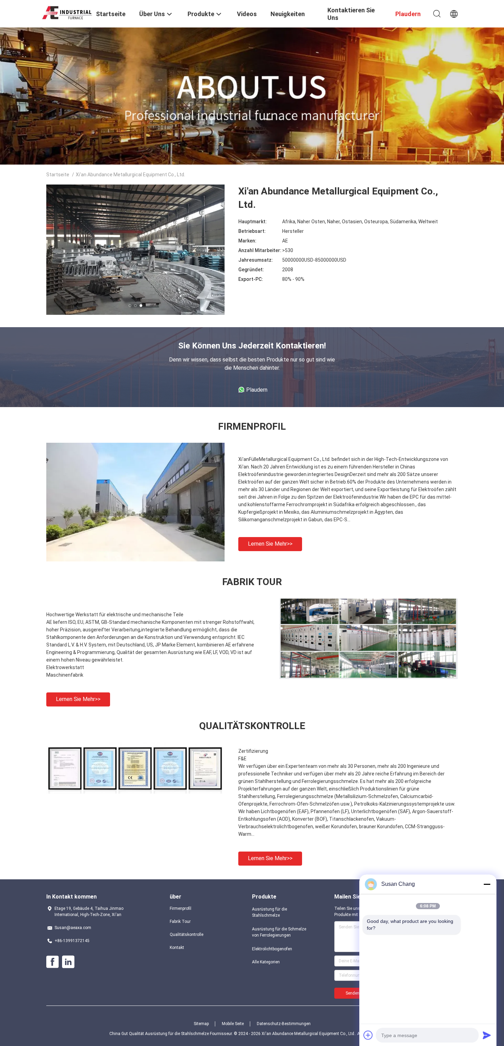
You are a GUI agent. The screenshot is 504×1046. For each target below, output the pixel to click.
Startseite (57, 174)
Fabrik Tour (180, 921)
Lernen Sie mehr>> (270, 543)
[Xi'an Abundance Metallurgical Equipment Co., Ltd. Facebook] (52, 962)
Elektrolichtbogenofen (272, 949)
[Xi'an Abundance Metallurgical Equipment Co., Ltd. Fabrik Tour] (368, 677)
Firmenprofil (180, 908)
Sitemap (201, 1023)
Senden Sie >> (359, 993)
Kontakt (177, 947)
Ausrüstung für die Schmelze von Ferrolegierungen (279, 932)
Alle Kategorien (266, 962)
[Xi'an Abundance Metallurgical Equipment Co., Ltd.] (67, 11)
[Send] (486, 1035)
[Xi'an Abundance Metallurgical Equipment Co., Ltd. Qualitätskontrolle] (135, 792)
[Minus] (487, 884)
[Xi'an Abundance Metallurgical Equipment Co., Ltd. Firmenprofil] (135, 559)
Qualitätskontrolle (186, 934)
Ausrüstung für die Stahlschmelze (269, 912)
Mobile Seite (233, 1023)
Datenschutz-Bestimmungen (284, 1023)
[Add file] (368, 1035)
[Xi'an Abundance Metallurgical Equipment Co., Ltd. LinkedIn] (68, 962)
